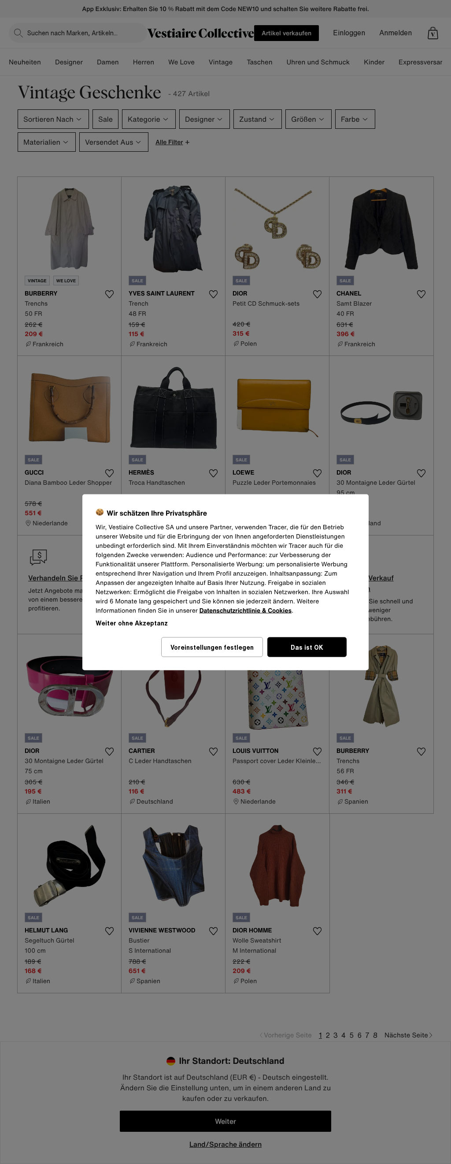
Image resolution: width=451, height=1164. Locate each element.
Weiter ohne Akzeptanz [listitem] (132, 622)
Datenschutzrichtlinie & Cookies (246, 610)
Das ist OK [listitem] (307, 646)
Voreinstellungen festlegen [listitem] (212, 646)
